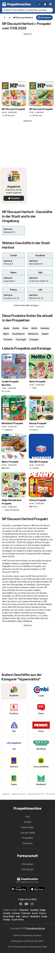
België (42, 910)
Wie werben (27, 864)
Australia (34, 910)
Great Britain (8, 916)
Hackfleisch (18, 333)
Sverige (6, 919)
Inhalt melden (27, 827)
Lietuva (25, 916)
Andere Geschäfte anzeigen (26, 305)
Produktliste (27, 837)
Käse (25, 328)
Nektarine (33, 333)
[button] (44, 4)
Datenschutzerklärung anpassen (27, 935)
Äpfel (34, 328)
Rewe (13, 618)
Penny (23, 618)
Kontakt (27, 822)
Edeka (19, 621)
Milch (6, 333)
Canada (6, 913)
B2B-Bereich (27, 869)
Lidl (28, 618)
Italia (18, 916)
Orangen (33, 339)
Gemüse (44, 328)
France (42, 913)
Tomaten (7, 339)
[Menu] (50, 4)
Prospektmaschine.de (35, 928)
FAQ (27, 816)
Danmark (25, 913)
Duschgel (21, 339)
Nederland (35, 916)
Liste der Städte (27, 832)
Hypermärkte (7, 615)
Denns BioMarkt (9, 621)
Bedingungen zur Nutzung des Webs (27, 941)
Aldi (18, 618)
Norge (44, 916)
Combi (44, 615)
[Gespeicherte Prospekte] (39, 4)
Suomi (35, 913)
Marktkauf (27, 621)
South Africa (17, 919)
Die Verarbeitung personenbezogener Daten (27, 946)
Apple (6, 328)
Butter (16, 328)
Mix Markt (35, 618)
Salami (45, 333)
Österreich (24, 910)
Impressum (27, 843)
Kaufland (6, 618)
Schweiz (16, 913)
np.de (32, 581)
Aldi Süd (44, 618)
